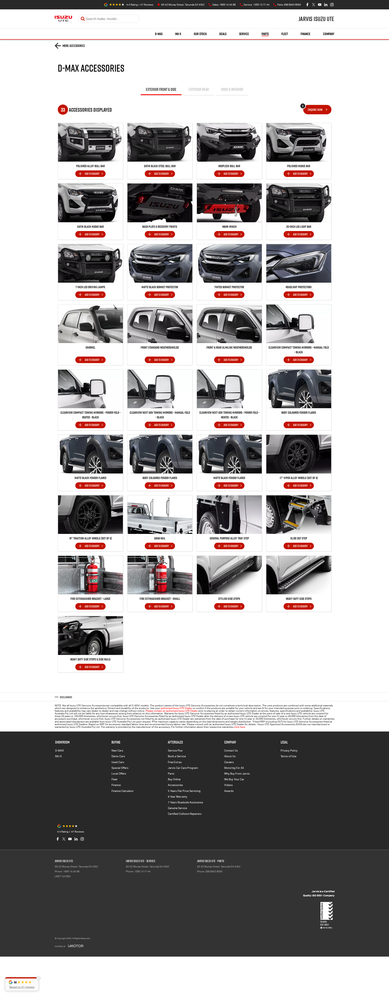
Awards (229, 791)
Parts (265, 33)
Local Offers (118, 773)
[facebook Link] (307, 4)
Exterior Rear (199, 89)
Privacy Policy (289, 750)
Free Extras (175, 762)
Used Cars (117, 762)
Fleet (284, 33)
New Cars (117, 750)
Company (328, 33)
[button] (22, 984)
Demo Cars (118, 756)
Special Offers (119, 767)
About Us (230, 756)
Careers (229, 762)
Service (244, 33)
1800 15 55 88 (71, 871)
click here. (240, 727)
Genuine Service (177, 808)
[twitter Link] (313, 4)
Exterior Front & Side (161, 89)
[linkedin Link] (325, 4)
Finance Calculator (122, 791)
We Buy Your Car (234, 779)
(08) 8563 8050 (214, 871)
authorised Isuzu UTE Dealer (176, 708)
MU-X (178, 33)
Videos (228, 785)
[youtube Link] (319, 4)
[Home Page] (63, 19)
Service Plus (175, 750)
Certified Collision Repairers (185, 813)
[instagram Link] (331, 4)
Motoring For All (234, 767)
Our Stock (200, 33)
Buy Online (174, 779)
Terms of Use (288, 756)
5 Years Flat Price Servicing (184, 791)
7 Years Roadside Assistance (185, 802)
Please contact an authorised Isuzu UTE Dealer (172, 710)
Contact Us (231, 750)
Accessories (175, 785)
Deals (222, 33)
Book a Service (177, 756)
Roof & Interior (232, 89)
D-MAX (159, 33)
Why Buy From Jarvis (237, 773)
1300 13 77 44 (142, 871)
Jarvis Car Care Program (183, 767)
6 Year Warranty (177, 796)
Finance (305, 33)
